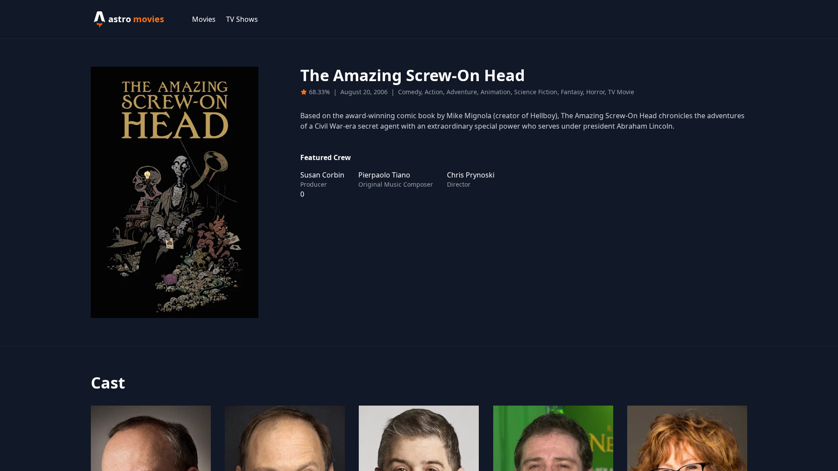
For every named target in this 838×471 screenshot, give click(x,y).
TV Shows (242, 19)
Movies (204, 19)
